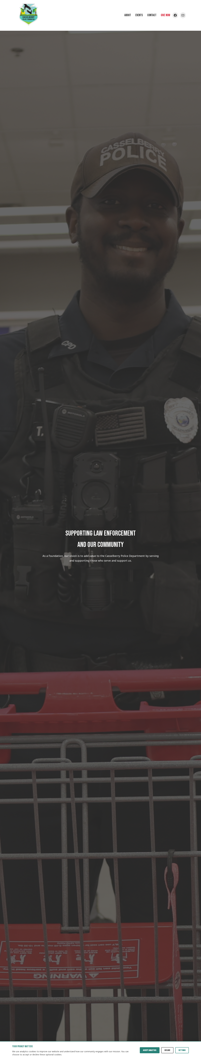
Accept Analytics (149, 1050)
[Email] (183, 15)
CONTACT (151, 15)
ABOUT (127, 15)
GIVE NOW (165, 15)
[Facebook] (175, 15)
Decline (167, 1050)
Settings (182, 1050)
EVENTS (139, 15)
